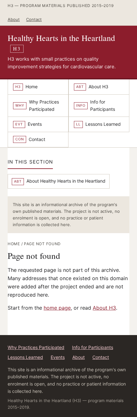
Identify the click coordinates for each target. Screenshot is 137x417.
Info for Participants (92, 347)
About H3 (104, 308)
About (14, 19)
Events (58, 357)
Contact (34, 19)
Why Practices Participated (36, 347)
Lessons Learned (25, 357)
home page (57, 308)
